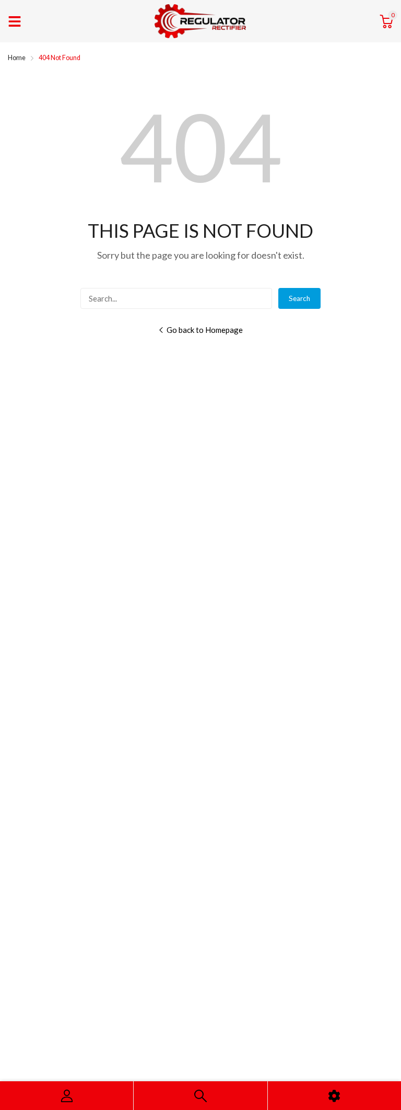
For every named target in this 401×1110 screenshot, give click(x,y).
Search (299, 298)
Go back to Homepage (205, 329)
